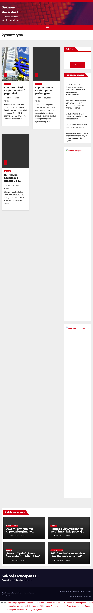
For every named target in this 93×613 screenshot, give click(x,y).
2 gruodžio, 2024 (44, 98)
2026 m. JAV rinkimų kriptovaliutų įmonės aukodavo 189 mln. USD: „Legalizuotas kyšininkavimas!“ (76, 89)
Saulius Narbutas (16, 606)
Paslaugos (87, 596)
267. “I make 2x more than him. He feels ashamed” (67, 555)
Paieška (70, 49)
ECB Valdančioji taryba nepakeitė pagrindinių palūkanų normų (14, 92)
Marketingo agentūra (16, 603)
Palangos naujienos (34, 610)
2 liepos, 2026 (12, 535)
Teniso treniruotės (58, 606)
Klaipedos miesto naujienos (75, 603)
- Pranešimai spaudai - (75, 606)
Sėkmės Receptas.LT (20, 576)
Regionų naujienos (17, 610)
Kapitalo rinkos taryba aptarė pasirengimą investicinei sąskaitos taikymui (44, 95)
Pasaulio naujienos (76, 596)
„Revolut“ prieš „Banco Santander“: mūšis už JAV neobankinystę (76, 116)
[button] (90, 27)
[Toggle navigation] (47, 27)
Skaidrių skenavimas (54, 603)
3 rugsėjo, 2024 (13, 185)
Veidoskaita (45, 606)
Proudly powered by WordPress (12, 593)
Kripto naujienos (12, 525)
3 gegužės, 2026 (13, 98)
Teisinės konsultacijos (35, 603)
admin (23, 535)
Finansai (7, 84)
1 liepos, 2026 (12, 560)
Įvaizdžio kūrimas (32, 606)
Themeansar (6, 595)
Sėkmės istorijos (57, 550)
